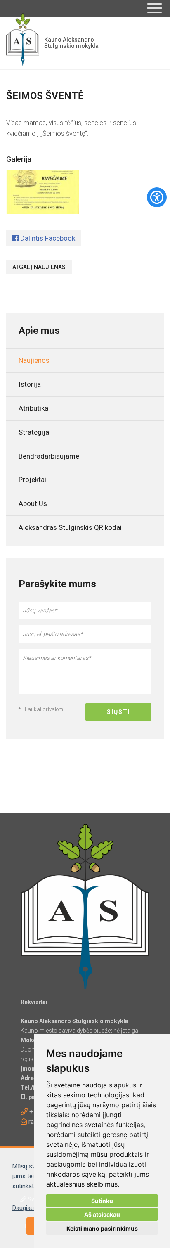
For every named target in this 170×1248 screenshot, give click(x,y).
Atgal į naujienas (39, 267)
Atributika (33, 408)
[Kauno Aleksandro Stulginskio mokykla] (22, 43)
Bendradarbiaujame (49, 456)
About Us (33, 503)
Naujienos (34, 360)
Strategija (34, 432)
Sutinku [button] (102, 1200)
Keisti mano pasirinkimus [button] (102, 1228)
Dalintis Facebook (47, 238)
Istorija (30, 384)
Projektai (32, 479)
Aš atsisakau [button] (102, 1214)
